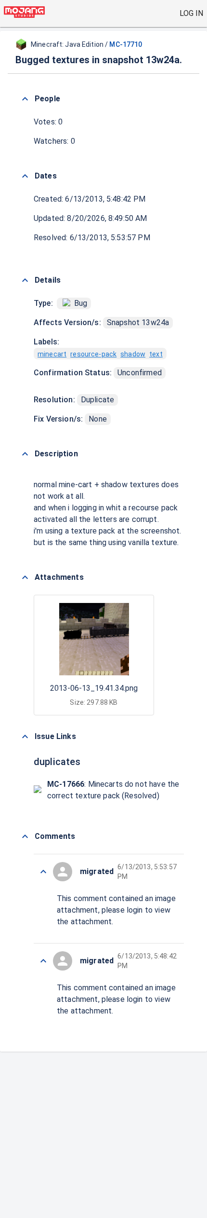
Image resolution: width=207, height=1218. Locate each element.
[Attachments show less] (25, 577)
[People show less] (25, 99)
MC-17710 (125, 44)
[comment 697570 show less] (43, 871)
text (156, 354)
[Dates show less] (25, 176)
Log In (191, 13)
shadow (132, 354)
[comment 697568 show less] (43, 961)
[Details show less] (25, 280)
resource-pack (93, 354)
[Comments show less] (25, 836)
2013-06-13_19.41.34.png (94, 688)
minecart (52, 354)
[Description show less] (25, 454)
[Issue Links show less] (25, 736)
